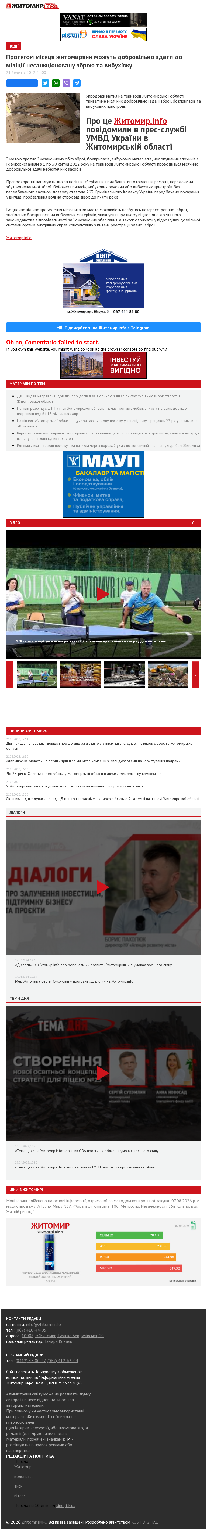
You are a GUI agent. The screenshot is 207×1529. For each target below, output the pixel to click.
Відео (14, 522)
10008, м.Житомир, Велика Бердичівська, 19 (63, 1335)
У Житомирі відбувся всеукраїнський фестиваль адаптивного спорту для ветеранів (74, 786)
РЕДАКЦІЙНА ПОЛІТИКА (30, 1456)
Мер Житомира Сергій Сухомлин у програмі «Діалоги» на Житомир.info (74, 981)
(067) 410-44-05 (31, 1330)
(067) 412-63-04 (62, 1360)
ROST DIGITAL (144, 1522)
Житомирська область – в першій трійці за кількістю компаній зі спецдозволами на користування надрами (93, 760)
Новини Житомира (28, 731)
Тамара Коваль (58, 1341)
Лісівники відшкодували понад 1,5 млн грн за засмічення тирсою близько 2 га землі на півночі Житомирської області (102, 798)
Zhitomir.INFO (34, 1522)
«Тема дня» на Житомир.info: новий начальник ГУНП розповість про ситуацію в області (86, 1167)
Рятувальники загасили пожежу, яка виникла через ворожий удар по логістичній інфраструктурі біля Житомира (108, 445)
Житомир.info (19, 237)
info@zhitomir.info (43, 1324)
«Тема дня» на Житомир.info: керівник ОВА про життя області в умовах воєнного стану (87, 1150)
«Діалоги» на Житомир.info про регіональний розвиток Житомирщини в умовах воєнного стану (93, 964)
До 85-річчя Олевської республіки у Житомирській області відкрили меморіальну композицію (83, 773)
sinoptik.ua (65, 1505)
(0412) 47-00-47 (31, 1360)
